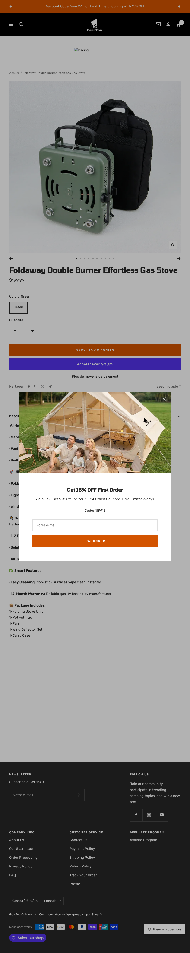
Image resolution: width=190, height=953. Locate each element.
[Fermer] (164, 399)
